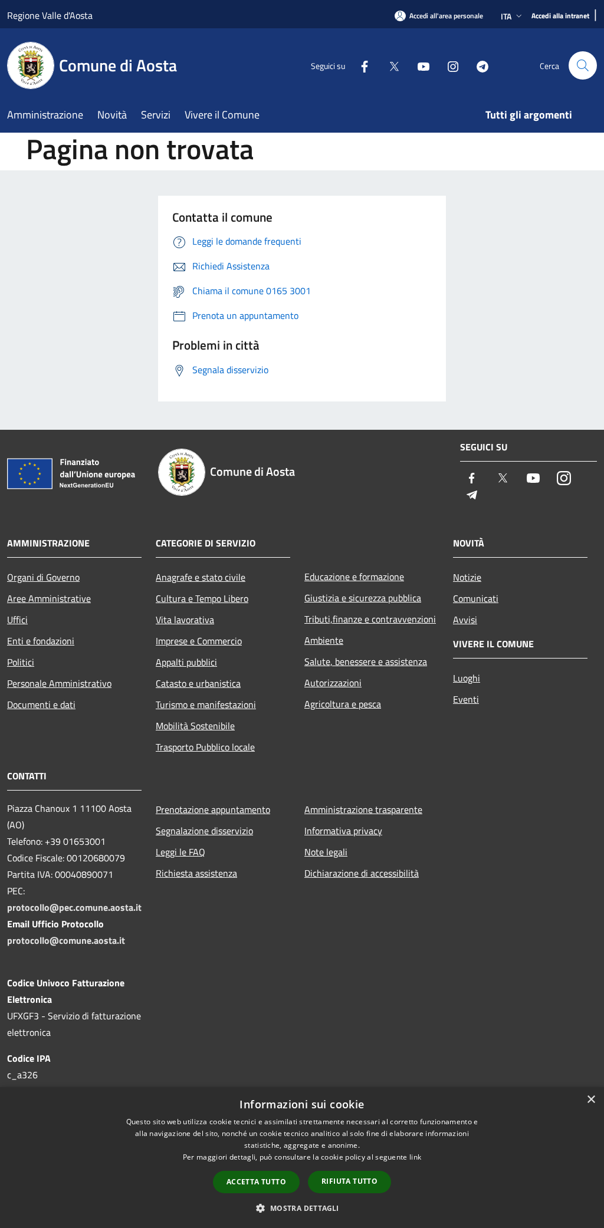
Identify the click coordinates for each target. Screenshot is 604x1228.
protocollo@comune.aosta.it (66, 940)
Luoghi (466, 678)
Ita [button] (506, 16)
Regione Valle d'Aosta (50, 15)
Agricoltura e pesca (342, 704)
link (415, 1157)
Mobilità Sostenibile (195, 726)
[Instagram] (448, 65)
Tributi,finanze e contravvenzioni (370, 619)
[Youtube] (419, 65)
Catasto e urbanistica (198, 683)
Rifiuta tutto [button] (349, 1181)
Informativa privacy (343, 831)
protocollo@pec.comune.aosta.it (74, 907)
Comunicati (475, 598)
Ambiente (323, 640)
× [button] (590, 1099)
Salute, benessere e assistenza (365, 661)
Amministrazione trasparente (363, 809)
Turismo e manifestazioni (206, 704)
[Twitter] (389, 65)
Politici (20, 662)
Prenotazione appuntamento (213, 809)
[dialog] (302, 1157)
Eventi (466, 699)
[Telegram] (478, 65)
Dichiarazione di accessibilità (361, 873)
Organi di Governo (43, 577)
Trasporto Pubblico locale (205, 747)
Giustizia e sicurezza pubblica (362, 598)
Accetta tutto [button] (256, 1182)
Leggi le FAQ (180, 852)
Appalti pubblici (186, 662)
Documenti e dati (41, 704)
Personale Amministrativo (59, 683)
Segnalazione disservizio (204, 831)
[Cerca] (583, 65)
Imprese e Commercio (199, 641)
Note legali (325, 852)
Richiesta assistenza (196, 873)
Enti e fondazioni (40, 641)
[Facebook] (360, 65)
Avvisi (465, 620)
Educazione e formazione (354, 576)
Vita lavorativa (185, 620)
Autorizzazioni (333, 683)
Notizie (467, 577)
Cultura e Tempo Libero (202, 598)
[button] (302, 1208)
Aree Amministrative (49, 598)
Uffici (17, 620)
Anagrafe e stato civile (200, 577)
